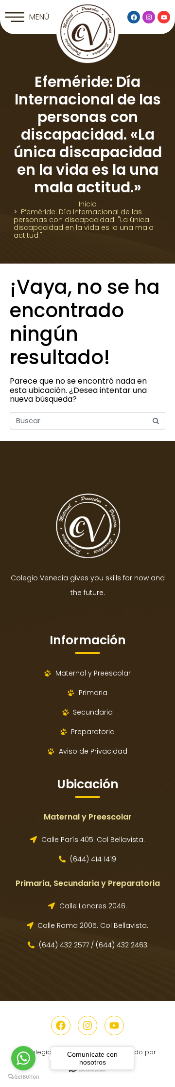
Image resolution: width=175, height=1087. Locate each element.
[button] (27, 17)
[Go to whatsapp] (23, 1058)
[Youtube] (164, 17)
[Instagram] (148, 17)
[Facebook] (133, 17)
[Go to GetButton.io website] (23, 1077)
